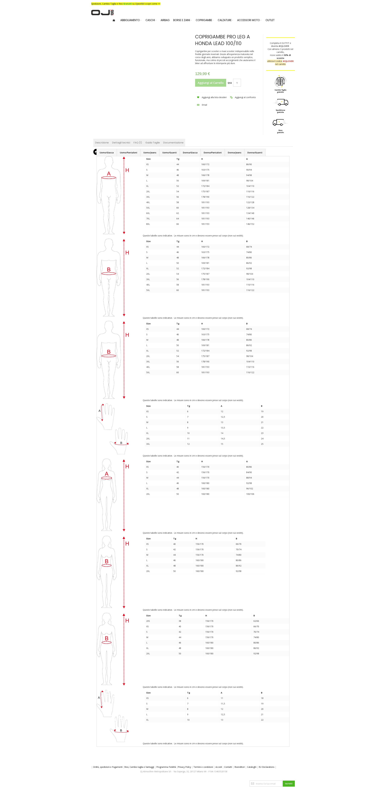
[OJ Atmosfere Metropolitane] (102, 12)
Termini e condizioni (203, 767)
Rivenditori (239, 767)
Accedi (218, 767)
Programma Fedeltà (166, 767)
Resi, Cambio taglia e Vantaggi (139, 767)
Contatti (228, 767)
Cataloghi (251, 767)
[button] (211, 97)
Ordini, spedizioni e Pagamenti (108, 767)
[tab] (106, 152)
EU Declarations (266, 767)
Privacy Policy (184, 767)
